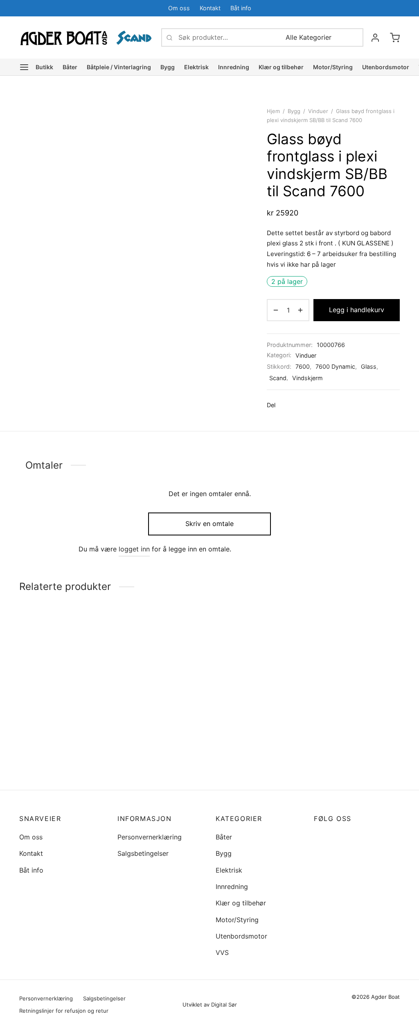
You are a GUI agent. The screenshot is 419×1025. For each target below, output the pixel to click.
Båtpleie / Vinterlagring (119, 66)
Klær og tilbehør (281, 66)
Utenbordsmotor (385, 66)
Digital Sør (224, 1004)
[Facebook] (377, 8)
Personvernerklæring (149, 837)
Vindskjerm (307, 377)
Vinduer (318, 111)
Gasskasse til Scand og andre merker (153, 761)
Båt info (240, 8)
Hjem (273, 111)
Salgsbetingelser (143, 853)
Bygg (167, 66)
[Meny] (24, 67)
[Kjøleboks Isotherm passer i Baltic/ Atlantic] (62, 664)
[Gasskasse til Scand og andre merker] (160, 689)
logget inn (134, 549)
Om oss (179, 8)
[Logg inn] (375, 38)
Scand (277, 377)
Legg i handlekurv (356, 310)
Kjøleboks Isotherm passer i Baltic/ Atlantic (62, 711)
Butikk (44, 66)
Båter (70, 66)
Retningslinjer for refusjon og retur (63, 1010)
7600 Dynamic (335, 366)
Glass (368, 366)
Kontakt (210, 8)
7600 (302, 366)
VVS (222, 952)
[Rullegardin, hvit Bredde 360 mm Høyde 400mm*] (357, 675)
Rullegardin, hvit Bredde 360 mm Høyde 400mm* (352, 732)
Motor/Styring (333, 66)
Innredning (233, 66)
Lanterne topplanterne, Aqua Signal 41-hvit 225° (254, 761)
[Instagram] (336, 836)
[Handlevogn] (395, 38)
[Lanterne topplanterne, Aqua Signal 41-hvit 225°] (259, 689)
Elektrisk (196, 66)
